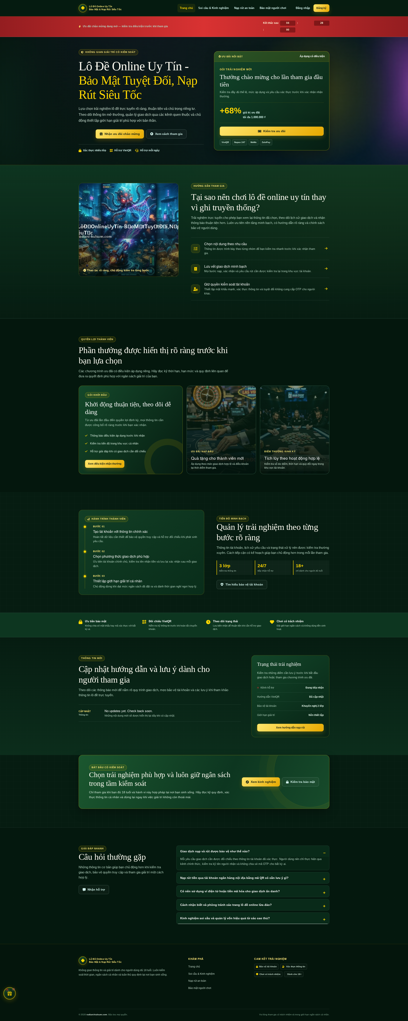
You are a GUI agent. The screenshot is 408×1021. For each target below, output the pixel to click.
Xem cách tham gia (169, 134)
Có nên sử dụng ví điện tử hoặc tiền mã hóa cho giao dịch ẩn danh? (230, 891)
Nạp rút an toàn (244, 8)
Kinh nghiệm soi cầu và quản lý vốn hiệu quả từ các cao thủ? (225, 918)
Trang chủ (186, 8)
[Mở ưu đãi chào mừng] (9, 993)
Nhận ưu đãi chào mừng (122, 134)
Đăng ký (321, 8)
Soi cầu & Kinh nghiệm (213, 8)
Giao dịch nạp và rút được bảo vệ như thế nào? (215, 851)
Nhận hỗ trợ (96, 889)
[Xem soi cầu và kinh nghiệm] (326, 248)
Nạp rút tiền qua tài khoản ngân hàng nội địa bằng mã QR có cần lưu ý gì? (234, 878)
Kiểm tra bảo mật (302, 781)
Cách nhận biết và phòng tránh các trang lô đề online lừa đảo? (226, 904)
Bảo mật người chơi (273, 8)
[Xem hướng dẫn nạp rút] (326, 268)
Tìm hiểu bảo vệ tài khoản (244, 584)
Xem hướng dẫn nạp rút (290, 727)
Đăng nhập (303, 8)
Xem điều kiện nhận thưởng (104, 463)
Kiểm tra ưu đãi (274, 131)
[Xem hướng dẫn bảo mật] (326, 289)
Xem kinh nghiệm (263, 781)
